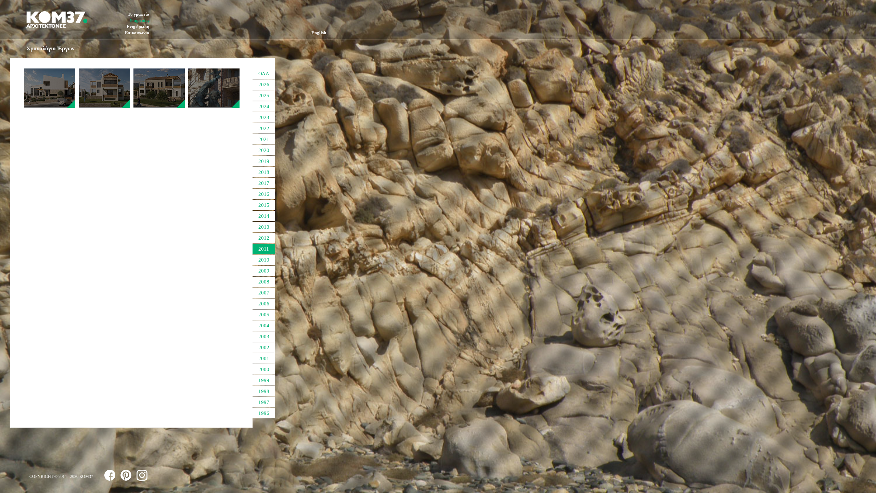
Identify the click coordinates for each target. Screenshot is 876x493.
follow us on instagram (142, 475)
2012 (263, 238)
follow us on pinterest (125, 475)
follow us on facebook (109, 475)
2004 (263, 325)
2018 (263, 172)
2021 (263, 139)
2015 (263, 205)
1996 (263, 413)
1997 (263, 402)
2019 (263, 161)
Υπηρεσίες (139, 20)
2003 (263, 336)
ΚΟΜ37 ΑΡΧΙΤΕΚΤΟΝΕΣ (56, 19)
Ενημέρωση (138, 26)
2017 (263, 183)
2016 (263, 194)
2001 (263, 358)
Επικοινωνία (137, 32)
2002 (263, 347)
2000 (263, 369)
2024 (263, 106)
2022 (263, 128)
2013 (263, 227)
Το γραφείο (138, 14)
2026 (263, 84)
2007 (263, 292)
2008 (263, 282)
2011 (263, 249)
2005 (263, 314)
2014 (263, 216)
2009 (263, 271)
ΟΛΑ (263, 73)
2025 (263, 95)
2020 (263, 150)
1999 (263, 380)
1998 (263, 391)
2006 (263, 303)
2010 (263, 260)
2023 (263, 117)
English (318, 32)
